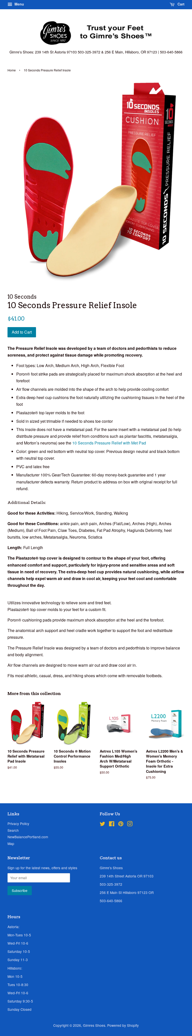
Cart (180, 3)
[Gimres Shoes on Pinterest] (121, 824)
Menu (19, 3)
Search (13, 830)
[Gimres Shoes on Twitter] (102, 824)
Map (11, 843)
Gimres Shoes (94, 1025)
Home (12, 70)
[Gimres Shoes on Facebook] (111, 824)
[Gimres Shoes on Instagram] (129, 824)
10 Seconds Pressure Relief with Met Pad (109, 443)
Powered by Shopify (123, 1025)
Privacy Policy (18, 823)
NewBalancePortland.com (28, 836)
